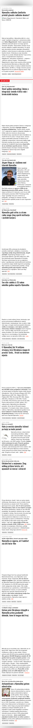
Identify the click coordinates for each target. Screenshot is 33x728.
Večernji (24, 529)
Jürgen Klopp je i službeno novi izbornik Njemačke (14, 164)
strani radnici (19, 273)
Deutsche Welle (19, 71)
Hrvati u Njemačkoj (6, 338)
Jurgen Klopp (5, 203)
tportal (21, 415)
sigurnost (19, 601)
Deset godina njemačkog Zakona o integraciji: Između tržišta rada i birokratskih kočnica (15, 91)
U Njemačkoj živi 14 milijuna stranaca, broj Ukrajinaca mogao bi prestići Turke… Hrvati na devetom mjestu (16, 351)
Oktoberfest (10, 532)
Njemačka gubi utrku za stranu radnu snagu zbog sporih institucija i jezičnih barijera (16, 215)
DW (10, 151)
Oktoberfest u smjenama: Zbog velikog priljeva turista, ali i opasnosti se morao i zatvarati (14, 466)
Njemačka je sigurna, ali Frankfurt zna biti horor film (15, 542)
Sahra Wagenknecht (16, 74)
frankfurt (4, 601)
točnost (9, 454)
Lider (27, 336)
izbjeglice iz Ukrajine (6, 675)
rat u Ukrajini (20, 675)
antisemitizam (5, 723)
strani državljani (20, 418)
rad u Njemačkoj (11, 273)
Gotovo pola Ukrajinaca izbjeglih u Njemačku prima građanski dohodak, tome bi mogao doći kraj (15, 612)
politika (9, 74)
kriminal (8, 601)
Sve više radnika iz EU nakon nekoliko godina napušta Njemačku (15, 284)
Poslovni (27, 672)
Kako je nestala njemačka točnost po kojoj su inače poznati (15, 428)
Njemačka (4, 74)
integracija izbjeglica (11, 154)
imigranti (4, 154)
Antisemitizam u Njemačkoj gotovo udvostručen (15, 685)
